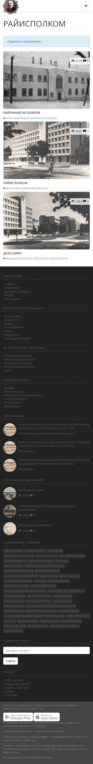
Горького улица (48, 575)
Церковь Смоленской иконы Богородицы (51, 605)
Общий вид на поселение (27, 118)
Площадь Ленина (35, 550)
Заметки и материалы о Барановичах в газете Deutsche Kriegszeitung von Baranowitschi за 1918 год (54, 461)
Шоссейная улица (71, 621)
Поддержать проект (17, 684)
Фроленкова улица (58, 580)
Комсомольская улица (72, 555)
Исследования (13, 327)
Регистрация (12, 299)
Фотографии (12, 316)
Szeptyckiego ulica (57, 590)
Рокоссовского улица (16, 585)
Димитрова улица (14, 600)
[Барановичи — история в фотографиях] (11, 5)
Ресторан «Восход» (15, 626)
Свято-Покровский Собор (19, 570)
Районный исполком (21, 113)
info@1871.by (35, 708)
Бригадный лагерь (15, 596)
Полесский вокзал (46, 555)
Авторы (9, 295)
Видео (8, 323)
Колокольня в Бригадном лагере (23, 615)
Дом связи (12, 253)
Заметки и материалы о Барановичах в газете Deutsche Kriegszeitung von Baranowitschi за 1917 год (54, 426)
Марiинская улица (27, 621)
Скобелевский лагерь (43, 585)
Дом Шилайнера (13, 630)
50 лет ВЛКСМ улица (39, 596)
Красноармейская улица (18, 580)
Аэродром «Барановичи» (34, 525)
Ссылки (9, 691)
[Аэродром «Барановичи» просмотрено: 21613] (10, 528)
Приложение (12, 402)
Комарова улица (49, 621)
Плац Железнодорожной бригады (44, 565)
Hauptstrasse (62, 560)
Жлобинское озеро (30, 490)
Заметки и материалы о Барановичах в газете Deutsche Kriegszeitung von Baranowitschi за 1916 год (54, 444)
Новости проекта (15, 399)
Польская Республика (18, 363)
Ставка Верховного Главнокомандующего (28, 560)
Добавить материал (17, 291)
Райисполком (49, 118)
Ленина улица (54, 550)
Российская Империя (18, 356)
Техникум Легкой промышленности (25, 590)
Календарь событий (17, 338)
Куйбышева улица (69, 575)
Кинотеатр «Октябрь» (38, 600)
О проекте (11, 695)
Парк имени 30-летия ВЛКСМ (20, 575)
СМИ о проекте (14, 680)
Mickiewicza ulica (38, 626)
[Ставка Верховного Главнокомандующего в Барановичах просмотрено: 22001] (10, 511)
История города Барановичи (23, 395)
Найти (10, 661)
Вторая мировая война (19, 367)
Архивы (9, 388)
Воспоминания (14, 391)
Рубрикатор (12, 288)
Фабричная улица (68, 610)
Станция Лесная (62, 600)
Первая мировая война (19, 359)
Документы (11, 335)
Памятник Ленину (14, 605)
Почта (29, 258)
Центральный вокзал (47, 570)
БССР (7, 370)
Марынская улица (14, 610)
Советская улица (39, 188)
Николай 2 (10, 621)
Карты (8, 331)
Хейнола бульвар (54, 615)
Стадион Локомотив (77, 615)
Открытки (10, 320)
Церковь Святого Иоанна (64, 626)
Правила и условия (16, 688)
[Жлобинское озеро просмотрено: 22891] (10, 493)
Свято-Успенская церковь (41, 610)
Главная (9, 284)
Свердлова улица (62, 596)
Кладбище (40, 580)
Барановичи (77, 590)
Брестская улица (13, 565)
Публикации (12, 406)
